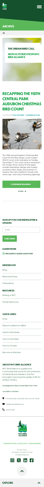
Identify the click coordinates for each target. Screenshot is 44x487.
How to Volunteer (10, 339)
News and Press (9, 276)
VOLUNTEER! (18, 115)
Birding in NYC (9, 295)
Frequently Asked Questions (19, 253)
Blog (4, 270)
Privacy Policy (22, 450)
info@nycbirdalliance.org (15, 404)
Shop (4, 319)
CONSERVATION (32, 115)
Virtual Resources (10, 302)
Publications (8, 283)
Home (3, 33)
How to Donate (9, 345)
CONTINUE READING (21, 184)
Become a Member (11, 352)
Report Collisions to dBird (14, 325)
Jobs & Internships (10, 332)
